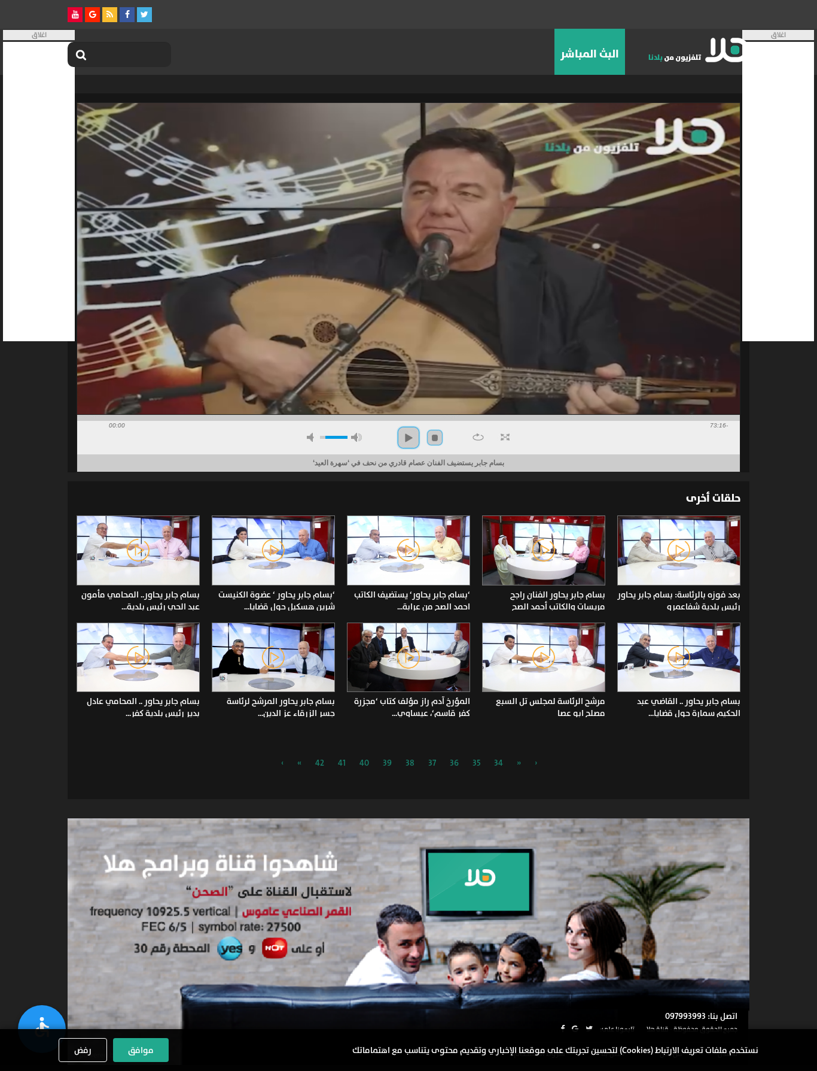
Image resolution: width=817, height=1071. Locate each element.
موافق (141, 1050)
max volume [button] (356, 437)
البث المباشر (589, 54)
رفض (83, 1050)
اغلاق (778, 35)
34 (498, 762)
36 (454, 762)
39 (387, 762)
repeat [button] (478, 437)
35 (476, 762)
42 (319, 762)
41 (342, 762)
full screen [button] (505, 437)
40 (364, 762)
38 (410, 762)
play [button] (408, 438)
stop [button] (434, 437)
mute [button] (312, 437)
